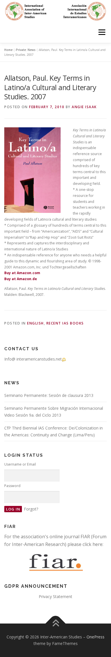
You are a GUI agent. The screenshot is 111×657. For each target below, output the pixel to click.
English (35, 323)
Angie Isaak (84, 106)
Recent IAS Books (65, 323)
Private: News (26, 50)
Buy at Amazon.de (20, 278)
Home (8, 50)
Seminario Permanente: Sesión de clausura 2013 (48, 395)
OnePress (95, 637)
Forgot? (31, 509)
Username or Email (20, 464)
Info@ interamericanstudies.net (33, 359)
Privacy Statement (55, 596)
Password (12, 485)
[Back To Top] (56, 623)
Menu (101, 32)
